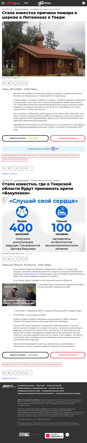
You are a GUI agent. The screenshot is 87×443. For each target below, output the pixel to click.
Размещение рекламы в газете (53, 391)
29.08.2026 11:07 (7, 180)
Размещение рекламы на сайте (28, 391)
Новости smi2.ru (9, 174)
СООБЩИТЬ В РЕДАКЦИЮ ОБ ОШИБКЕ (68, 393)
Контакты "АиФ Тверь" (56, 388)
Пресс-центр (40, 385)
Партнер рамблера (37, 434)
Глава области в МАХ (33, 274)
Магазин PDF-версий (54, 385)
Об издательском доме (25, 385)
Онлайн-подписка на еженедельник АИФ (32, 388)
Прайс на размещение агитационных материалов (35, 393)
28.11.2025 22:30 (7, 9)
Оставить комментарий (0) (67, 138)
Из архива (24, 78)
